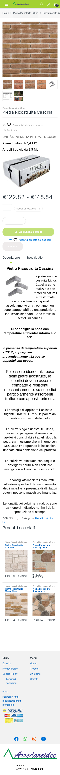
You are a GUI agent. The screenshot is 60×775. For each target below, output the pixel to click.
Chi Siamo (35, 673)
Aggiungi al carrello (30, 231)
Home (5, 13)
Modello (7, 207)
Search (42, 4)
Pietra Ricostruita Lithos (25, 13)
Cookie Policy (10, 673)
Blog (4, 691)
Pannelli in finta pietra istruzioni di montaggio (11, 700)
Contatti (34, 679)
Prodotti (34, 668)
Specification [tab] (35, 257)
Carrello (6, 663)
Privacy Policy (10, 668)
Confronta (12, 130)
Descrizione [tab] (11, 257)
